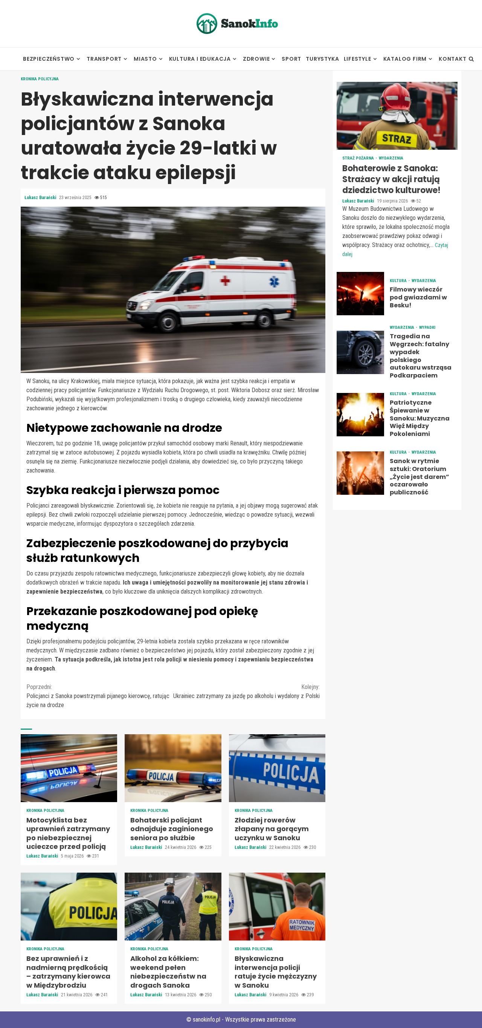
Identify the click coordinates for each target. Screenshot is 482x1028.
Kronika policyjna (40, 79)
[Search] (471, 59)
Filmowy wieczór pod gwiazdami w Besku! (360, 293)
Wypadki (427, 327)
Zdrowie (256, 59)
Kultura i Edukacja (200, 59)
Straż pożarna (358, 158)
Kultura (399, 281)
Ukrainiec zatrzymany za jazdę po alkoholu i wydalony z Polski (246, 691)
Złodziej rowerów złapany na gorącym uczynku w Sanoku (277, 768)
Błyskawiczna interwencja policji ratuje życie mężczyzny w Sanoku (277, 907)
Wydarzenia (391, 158)
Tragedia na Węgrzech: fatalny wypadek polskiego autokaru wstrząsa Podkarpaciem (360, 352)
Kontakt (453, 59)
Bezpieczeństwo (49, 59)
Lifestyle (357, 59)
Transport (104, 59)
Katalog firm (405, 59)
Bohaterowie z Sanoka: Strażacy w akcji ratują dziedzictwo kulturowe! (397, 116)
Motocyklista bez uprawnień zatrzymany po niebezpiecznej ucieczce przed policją (69, 768)
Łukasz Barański (40, 197)
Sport (291, 59)
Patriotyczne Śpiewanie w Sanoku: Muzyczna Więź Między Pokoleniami (360, 414)
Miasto (145, 59)
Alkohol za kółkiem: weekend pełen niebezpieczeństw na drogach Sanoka (173, 907)
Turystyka (322, 59)
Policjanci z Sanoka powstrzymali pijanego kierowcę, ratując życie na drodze (97, 696)
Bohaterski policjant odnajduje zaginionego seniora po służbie (173, 768)
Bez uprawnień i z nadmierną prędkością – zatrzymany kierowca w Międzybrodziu (69, 907)
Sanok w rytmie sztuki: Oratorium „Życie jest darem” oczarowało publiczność (360, 473)
